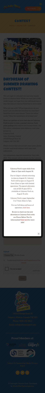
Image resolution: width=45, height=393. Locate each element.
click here (26, 208)
